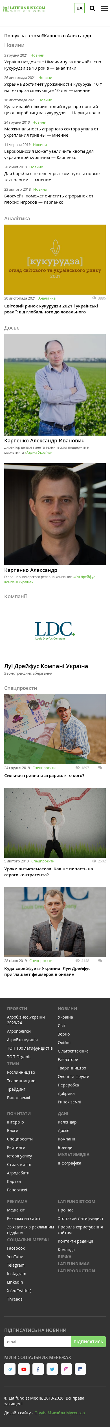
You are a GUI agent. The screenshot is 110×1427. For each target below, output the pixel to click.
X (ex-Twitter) (19, 1290)
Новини (37, 55)
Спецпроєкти (44, 767)
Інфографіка (69, 1163)
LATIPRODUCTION (76, 1271)
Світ (62, 1025)
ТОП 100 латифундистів (30, 1048)
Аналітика (47, 298)
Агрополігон (19, 1031)
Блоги (12, 1130)
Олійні (64, 1042)
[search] (92, 8)
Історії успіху (19, 1156)
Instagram (16, 1273)
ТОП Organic (19, 1056)
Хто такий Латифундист (81, 1218)
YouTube (15, 1256)
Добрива (66, 1093)
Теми (13, 1064)
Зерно (64, 1034)
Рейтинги (16, 1147)
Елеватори (68, 1059)
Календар (67, 1122)
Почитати (19, 1113)
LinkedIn (15, 1282)
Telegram (16, 1265)
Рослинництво (21, 1072)
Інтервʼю (15, 1122)
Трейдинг (16, 1089)
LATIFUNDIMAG (74, 1264)
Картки (14, 1181)
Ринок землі (18, 1097)
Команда (66, 1249)
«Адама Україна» (38, 452)
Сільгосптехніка (73, 1051)
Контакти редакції (75, 1241)
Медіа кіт (16, 1210)
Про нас (65, 1210)
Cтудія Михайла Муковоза (59, 1412)
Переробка (68, 1085)
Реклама (17, 1201)
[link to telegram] (10, 1369)
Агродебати (18, 1173)
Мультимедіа (73, 1154)
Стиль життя (19, 1164)
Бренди (65, 1147)
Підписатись (88, 1341)
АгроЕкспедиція (22, 1039)
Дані (63, 1113)
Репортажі (17, 1190)
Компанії (66, 1139)
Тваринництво (21, 1080)
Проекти (17, 1008)
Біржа (64, 1257)
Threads (15, 1299)
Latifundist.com (76, 1201)
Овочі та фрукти (73, 1076)
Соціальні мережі (28, 1240)
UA (79, 8)
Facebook (16, 1248)
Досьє (63, 1130)
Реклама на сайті (23, 1218)
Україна (65, 1017)
